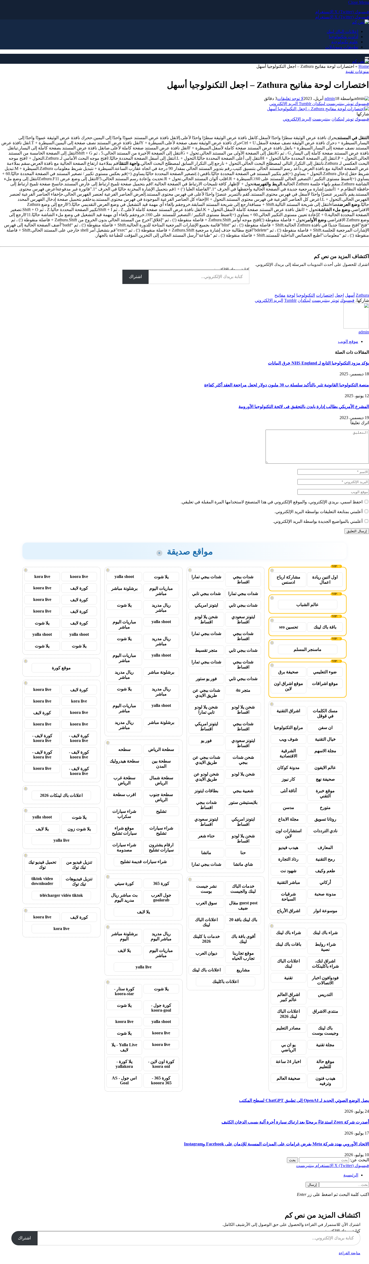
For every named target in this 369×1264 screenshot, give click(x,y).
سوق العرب (206, 903)
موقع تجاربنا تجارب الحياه (243, 956)
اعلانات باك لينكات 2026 (61, 795)
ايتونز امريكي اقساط (206, 726)
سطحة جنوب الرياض (161, 797)
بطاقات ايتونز (206, 790)
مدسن (288, 807)
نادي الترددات (325, 830)
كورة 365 (161, 883)
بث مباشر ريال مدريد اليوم (124, 897)
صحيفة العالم (288, 1078)
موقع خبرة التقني (325, 793)
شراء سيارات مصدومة (124, 847)
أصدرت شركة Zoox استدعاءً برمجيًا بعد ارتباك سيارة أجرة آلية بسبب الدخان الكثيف (295, 1122)
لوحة (291, 295)
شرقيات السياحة (288, 896)
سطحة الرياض (161, 749)
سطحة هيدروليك (124, 761)
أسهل (350, 295)
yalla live (144, 967)
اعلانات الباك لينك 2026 (288, 1014)
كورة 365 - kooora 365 (161, 1080)
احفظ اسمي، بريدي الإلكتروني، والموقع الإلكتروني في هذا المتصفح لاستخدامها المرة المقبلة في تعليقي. (272, 502)
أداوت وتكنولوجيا (343, 36)
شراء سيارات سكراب (124, 814)
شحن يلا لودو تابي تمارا (206, 709)
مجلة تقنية (325, 1044)
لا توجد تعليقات (290, 98)
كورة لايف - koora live (79, 738)
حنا (243, 852)
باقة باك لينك (325, 627)
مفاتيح (280, 295)
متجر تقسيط (206, 650)
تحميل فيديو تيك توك (42, 865)
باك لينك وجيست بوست (325, 1030)
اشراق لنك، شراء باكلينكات (325, 963)
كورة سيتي (124, 883)
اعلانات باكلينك (225, 981)
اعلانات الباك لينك (342, 31)
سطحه (124, 749)
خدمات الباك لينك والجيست (243, 889)
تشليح (161, 811)
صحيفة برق (288, 672)
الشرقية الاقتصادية (288, 753)
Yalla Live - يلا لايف (124, 1047)
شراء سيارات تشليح (161, 830)
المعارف (325, 847)
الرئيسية (350, 1175)
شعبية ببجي (243, 790)
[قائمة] (367, 57)
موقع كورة (61, 668)
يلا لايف (143, 911)
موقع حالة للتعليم (325, 1064)
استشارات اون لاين (288, 833)
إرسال (312, 1185)
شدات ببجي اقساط (243, 579)
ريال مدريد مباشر (161, 608)
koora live (124, 1021)
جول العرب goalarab (161, 897)
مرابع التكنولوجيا (288, 727)
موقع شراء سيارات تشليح (124, 830)
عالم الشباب (307, 604)
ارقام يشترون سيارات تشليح (161, 847)
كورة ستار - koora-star (124, 991)
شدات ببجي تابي (206, 593)
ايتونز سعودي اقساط (243, 619)
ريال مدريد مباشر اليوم (161, 936)
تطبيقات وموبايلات (341, 47)
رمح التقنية (325, 859)
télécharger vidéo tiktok (61, 895)
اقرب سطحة (124, 794)
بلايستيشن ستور (243, 802)
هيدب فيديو (288, 847)
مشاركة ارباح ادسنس (288, 579)
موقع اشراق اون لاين (288, 686)
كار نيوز (288, 779)
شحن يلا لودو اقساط (206, 619)
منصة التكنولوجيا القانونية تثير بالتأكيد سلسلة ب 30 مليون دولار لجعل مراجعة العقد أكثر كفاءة (286, 385)
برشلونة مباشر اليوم (124, 936)
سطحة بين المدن (161, 763)
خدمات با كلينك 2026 (206, 939)
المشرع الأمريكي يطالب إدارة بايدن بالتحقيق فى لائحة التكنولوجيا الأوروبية (304, 406)
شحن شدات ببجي (243, 760)
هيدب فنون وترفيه (325, 1081)
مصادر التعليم (288, 1028)
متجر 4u (243, 690)
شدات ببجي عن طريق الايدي (206, 693)
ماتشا (206, 852)
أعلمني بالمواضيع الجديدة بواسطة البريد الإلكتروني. (318, 521)
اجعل (339, 295)
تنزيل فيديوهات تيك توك (79, 881)
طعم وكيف (325, 870)
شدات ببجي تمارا (206, 576)
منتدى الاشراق (325, 1011)
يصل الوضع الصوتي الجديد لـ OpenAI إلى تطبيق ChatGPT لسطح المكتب (304, 1100)
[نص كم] (360, 22)
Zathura (362, 295)
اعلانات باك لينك (206, 970)
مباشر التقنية (288, 882)
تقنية (288, 977)
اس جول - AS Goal (124, 1080)
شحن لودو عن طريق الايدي (206, 776)
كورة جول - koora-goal (161, 1007)
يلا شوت (161, 576)
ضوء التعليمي (325, 672)
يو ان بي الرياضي (288, 1047)
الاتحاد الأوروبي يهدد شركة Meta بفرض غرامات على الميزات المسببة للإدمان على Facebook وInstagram (276, 1144)
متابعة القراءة (349, 1253)
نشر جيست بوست (206, 889)
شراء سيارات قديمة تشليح (143, 861)
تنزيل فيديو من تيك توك (79, 865)
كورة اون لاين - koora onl (161, 1064)
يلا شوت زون (79, 829)
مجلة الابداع (288, 819)
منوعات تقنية (357, 71)
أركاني (325, 882)
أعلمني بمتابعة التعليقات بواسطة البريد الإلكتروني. (318, 511)
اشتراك (135, 276)
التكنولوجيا (305, 295)
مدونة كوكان (288, 767)
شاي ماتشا (243, 864)
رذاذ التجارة (288, 859)
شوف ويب (288, 739)
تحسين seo (288, 627)
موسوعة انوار (325, 910)
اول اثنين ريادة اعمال (325, 579)
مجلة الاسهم (325, 750)
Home (363, 66)
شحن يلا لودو (243, 774)
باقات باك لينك (288, 944)
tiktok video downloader (42, 881)
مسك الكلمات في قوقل (325, 713)
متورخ (325, 807)
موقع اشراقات (325, 683)
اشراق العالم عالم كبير (288, 997)
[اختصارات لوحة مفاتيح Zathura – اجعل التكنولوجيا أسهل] (318, 108)
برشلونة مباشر (124, 588)
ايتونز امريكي (206, 605)
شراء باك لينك (325, 932)
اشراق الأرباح (288, 910)
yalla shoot (124, 576)
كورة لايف (79, 588)
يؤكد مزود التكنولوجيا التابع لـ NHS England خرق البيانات (318, 363)
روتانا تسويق (325, 819)
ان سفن (325, 727)
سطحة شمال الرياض (161, 780)
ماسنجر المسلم (307, 649)
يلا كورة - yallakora (124, 1064)
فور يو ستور (206, 678)
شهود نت (288, 870)
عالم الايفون (325, 767)
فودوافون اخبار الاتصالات (325, 980)
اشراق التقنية (288, 710)
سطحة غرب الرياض (124, 780)
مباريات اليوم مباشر (161, 591)
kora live (42, 576)
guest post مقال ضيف (243, 905)
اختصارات (325, 295)
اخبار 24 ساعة (288, 1061)
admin (329, 98)
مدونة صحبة (325, 894)
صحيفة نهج (325, 779)
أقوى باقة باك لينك (243, 939)
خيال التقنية (325, 739)
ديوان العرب (206, 953)
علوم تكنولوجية (344, 41)
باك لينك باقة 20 (243, 919)
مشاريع (243, 970)
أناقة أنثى (288, 790)
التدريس (325, 994)
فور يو (206, 740)
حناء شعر (206, 836)
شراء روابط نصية (325, 947)
